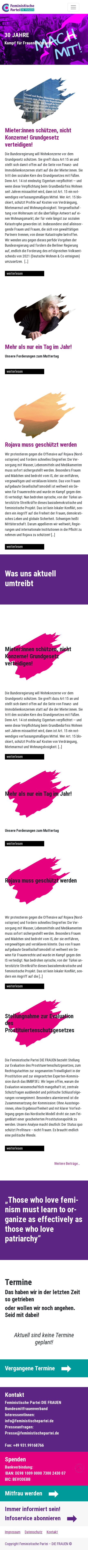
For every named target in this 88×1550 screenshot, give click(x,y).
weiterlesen (15, 274)
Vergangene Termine (30, 1368)
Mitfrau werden (23, 1493)
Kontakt (52, 1532)
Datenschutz (33, 1532)
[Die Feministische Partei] (29, 8)
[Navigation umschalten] (73, 7)
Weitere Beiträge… (67, 1164)
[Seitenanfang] (79, 1468)
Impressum (12, 1532)
